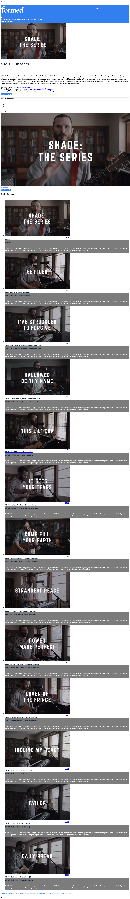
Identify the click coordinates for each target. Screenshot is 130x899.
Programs (8, 19)
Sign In (11, 21)
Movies (14, 19)
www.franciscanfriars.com (26, 87)
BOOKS (19, 19)
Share (10, 94)
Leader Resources (21, 893)
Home (3, 19)
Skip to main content (8, 2)
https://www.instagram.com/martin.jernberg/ (38, 91)
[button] (2, 17)
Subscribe (4, 94)
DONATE (98, 8)
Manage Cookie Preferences (57, 893)
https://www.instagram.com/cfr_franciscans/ (38, 89)
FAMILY (28, 19)
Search (33, 7)
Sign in (41, 19)
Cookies (44, 893)
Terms (33, 893)
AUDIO (23, 19)
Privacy (38, 893)
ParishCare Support (7, 893)
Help (29, 893)
